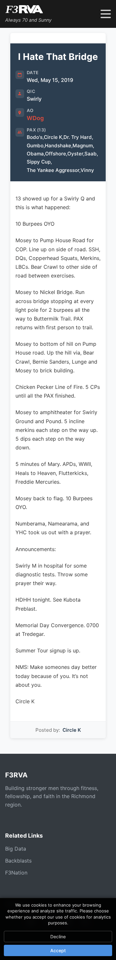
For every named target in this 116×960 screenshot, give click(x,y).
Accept (58, 950)
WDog (35, 118)
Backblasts (18, 860)
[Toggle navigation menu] (106, 14)
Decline (58, 936)
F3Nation (16, 872)
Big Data (15, 848)
